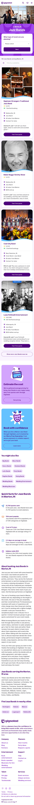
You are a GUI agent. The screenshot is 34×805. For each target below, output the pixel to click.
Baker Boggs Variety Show (14, 175)
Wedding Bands (8, 481)
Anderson (6, 712)
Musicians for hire (8, 763)
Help (19, 756)
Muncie (24, 707)
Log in (20, 761)
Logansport (16, 712)
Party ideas (22, 745)
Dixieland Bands (20, 466)
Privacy (10, 792)
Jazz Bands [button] (17, 30)
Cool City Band (10, 244)
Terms (3, 792)
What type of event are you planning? (14, 38)
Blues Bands (16, 461)
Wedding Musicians (9, 486)
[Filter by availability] (19, 63)
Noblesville (27, 712)
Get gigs (4, 775)
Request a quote (24, 748)
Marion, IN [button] (18, 27)
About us (4, 743)
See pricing (17, 400)
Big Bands (6, 461)
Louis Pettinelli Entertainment (16, 315)
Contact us (22, 758)
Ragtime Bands (7, 476)
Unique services (24, 778)
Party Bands (18, 471)
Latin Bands (6, 471)
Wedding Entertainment (23, 481)
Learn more (17, 446)
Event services (23, 775)
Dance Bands (7, 466)
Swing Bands (20, 476)
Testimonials (6, 780)
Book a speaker (7, 760)
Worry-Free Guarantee (14, 436)
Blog (3, 745)
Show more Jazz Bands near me (17, 354)
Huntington (6, 707)
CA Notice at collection (9, 794)
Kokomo (15, 707)
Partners (4, 748)
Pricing (3, 778)
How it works (22, 743)
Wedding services (24, 780)
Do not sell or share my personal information (15, 796)
